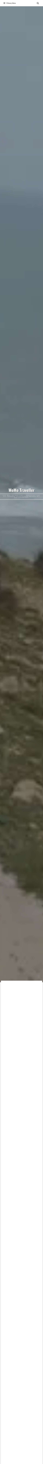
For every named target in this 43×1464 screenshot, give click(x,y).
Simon (18, 1081)
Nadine (18, 1017)
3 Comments (33, 1207)
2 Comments (33, 1322)
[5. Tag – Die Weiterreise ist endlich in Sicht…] (21, 1182)
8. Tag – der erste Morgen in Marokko (19, 1012)
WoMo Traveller (22, 490)
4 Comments (28, 1081)
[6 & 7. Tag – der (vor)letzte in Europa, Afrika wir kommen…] (21, 1121)
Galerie (20, 1037)
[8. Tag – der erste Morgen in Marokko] (21, 996)
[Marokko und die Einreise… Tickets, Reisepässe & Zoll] (21, 1057)
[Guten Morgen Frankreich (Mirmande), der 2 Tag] (21, 1360)
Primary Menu (11, 3)
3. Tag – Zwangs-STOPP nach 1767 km (19, 1317)
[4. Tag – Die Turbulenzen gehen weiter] (21, 1243)
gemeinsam (21, 1207)
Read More (35, 1037)
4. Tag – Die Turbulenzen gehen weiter (19, 1259)
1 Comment (28, 1017)
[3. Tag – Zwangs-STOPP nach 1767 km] (21, 1301)
